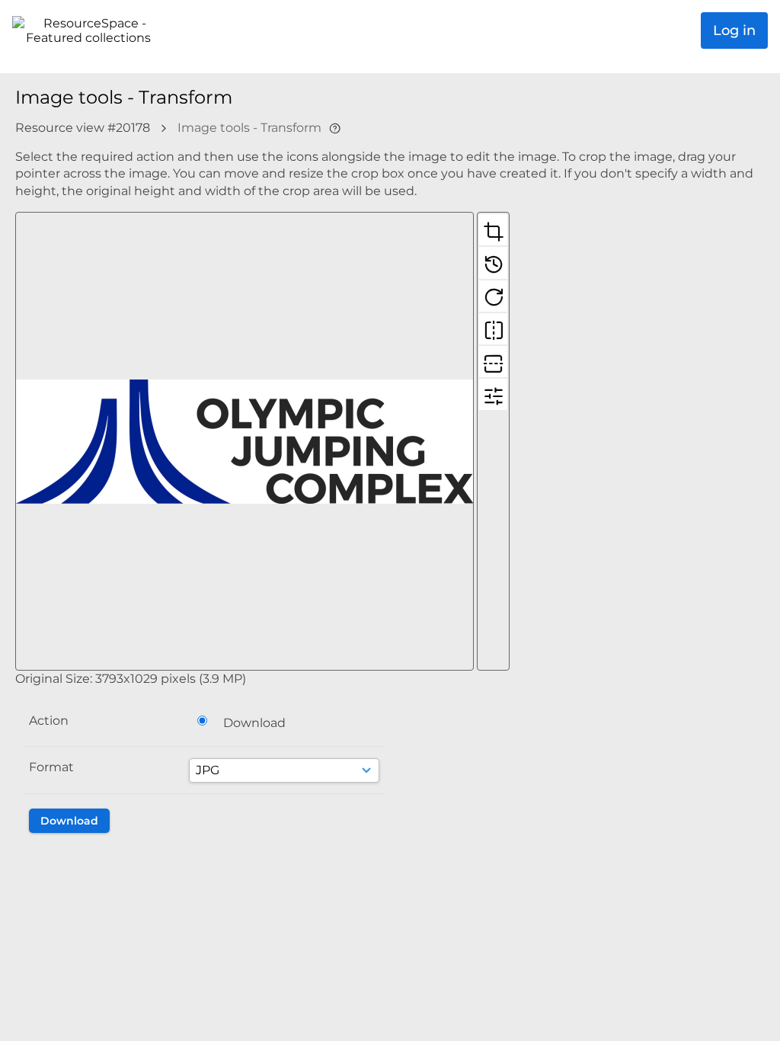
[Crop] (493, 229)
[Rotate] (493, 296)
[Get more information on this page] (335, 127)
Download (254, 723)
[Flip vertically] (493, 361)
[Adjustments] (493, 394)
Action (49, 720)
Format (51, 767)
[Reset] (493, 262)
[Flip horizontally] (493, 328)
